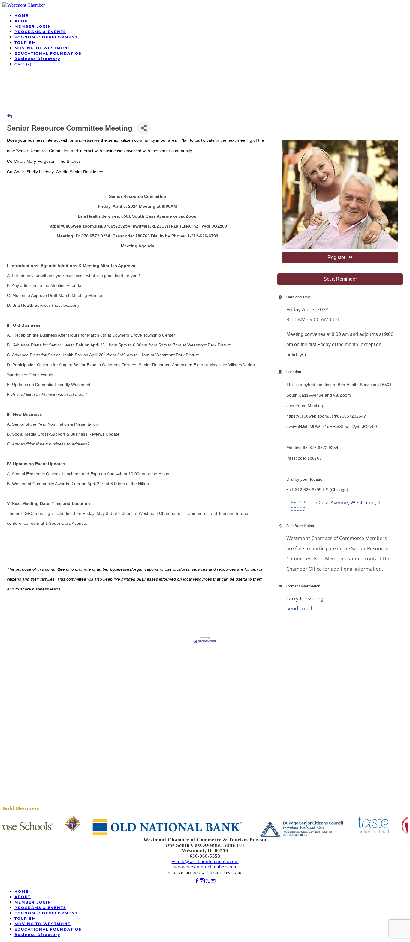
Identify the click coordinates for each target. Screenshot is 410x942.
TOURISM (25, 42)
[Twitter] (207, 880)
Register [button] (336, 257)
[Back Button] (9, 116)
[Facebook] (196, 880)
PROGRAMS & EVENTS (40, 31)
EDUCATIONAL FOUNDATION (48, 53)
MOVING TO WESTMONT (42, 48)
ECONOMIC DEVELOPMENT (46, 37)
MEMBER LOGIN (32, 26)
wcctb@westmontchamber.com (205, 861)
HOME (21, 15)
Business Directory (37, 58)
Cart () (23, 64)
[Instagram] (202, 880)
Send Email (299, 608)
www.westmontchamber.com (205, 866)
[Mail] (213, 880)
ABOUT (22, 21)
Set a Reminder (340, 279)
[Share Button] (143, 128)
